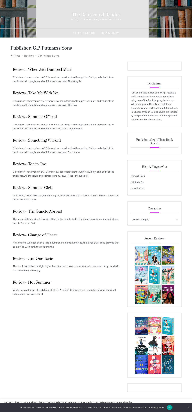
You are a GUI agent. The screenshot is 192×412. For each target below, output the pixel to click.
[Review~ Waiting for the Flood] (141, 345)
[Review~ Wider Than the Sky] (141, 326)
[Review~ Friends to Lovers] (154, 275)
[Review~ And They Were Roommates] (168, 345)
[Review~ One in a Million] (168, 294)
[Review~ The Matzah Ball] (168, 364)
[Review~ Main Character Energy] (154, 255)
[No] (188, 407)
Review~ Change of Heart (35, 235)
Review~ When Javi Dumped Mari (42, 69)
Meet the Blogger (84, 33)
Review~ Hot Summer (32, 282)
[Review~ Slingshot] (168, 275)
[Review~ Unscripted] (154, 364)
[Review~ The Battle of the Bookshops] (141, 255)
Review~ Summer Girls (32, 187)
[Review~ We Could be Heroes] (141, 364)
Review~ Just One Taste (33, 258)
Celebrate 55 (137, 182)
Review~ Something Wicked (37, 140)
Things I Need (138, 175)
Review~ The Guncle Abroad (37, 211)
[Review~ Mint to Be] (154, 294)
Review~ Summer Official (35, 116)
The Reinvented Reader (96, 15)
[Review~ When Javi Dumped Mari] (141, 294)
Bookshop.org (138, 188)
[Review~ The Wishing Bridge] (141, 275)
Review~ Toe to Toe (29, 164)
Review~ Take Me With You (36, 93)
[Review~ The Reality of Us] (168, 255)
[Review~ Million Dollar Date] (154, 345)
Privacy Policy (109, 33)
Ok (169, 407)
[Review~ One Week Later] (154, 326)
